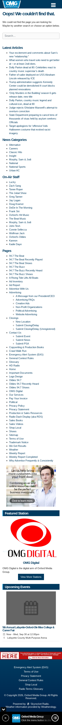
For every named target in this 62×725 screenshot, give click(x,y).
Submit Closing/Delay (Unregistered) (35, 329)
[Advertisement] (31, 486)
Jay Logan (14, 200)
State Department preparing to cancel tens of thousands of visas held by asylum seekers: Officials (33, 118)
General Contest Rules (21, 358)
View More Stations (31, 576)
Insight (12, 155)
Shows (13, 431)
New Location (23, 321)
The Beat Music (17, 218)
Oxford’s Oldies (17, 236)
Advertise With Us (19, 288)
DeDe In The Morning (20, 207)
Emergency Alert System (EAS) (26, 354)
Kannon (13, 240)
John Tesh (14, 225)
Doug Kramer (16, 204)
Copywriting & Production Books (26, 347)
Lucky (12, 182)
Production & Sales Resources (25, 413)
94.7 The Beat (16, 255)
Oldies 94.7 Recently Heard (24, 383)
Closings (14, 318)
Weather (13, 449)
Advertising (15, 292)
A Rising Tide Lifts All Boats (23, 277)
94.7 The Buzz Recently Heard (25, 270)
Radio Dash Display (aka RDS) (26, 416)
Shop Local (15, 427)
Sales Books (16, 420)
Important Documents (21, 372)
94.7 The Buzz (17, 266)
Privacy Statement (19, 409)
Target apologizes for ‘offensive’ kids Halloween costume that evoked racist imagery (29, 129)
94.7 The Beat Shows (20, 263)
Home (12, 369)
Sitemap (13, 435)
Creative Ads (23, 303)
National (13, 163)
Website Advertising (26, 314)
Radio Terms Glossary (31, 688)
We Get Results (17, 446)
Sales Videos (16, 424)
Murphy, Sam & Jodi (20, 159)
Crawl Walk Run (17, 350)
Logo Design (16, 376)
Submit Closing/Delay (27, 325)
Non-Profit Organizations (29, 307)
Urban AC (14, 170)
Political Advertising (26, 310)
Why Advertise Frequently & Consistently (31, 460)
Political (13, 402)
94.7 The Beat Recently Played (25, 259)
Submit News (23, 339)
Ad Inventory (16, 281)
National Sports (17, 166)
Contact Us (15, 332)
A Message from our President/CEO (35, 296)
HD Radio (14, 365)
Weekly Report (17, 453)
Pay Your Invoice (18, 398)
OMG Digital (15, 391)
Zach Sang (15, 185)
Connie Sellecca (18, 229)
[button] (53, 4)
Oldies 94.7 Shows (19, 387)
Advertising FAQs (25, 299)
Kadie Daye (15, 244)
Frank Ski (14, 211)
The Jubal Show (17, 193)
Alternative (15, 144)
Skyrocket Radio (39, 703)
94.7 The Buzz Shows (21, 274)
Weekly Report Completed (23, 456)
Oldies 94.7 (15, 380)
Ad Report (14, 285)
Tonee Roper (16, 189)
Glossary (14, 361)
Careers (13, 148)
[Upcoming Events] (31, 608)
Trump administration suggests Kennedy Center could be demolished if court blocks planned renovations (32, 86)
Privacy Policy (17, 405)
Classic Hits (15, 152)
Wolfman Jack (17, 233)
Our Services (16, 394)
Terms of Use (16, 438)
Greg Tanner (15, 196)
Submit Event (23, 336)
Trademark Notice (18, 442)
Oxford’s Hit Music (19, 215)
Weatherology (48, 706)
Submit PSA (22, 343)
